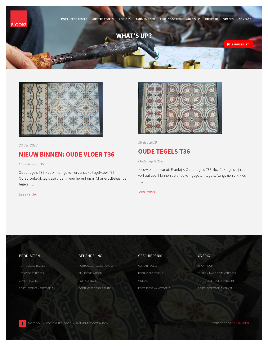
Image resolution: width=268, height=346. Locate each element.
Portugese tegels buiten (96, 288)
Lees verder (28, 194)
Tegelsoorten (170, 19)
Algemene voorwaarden (92, 323)
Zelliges (125, 19)
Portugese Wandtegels (154, 288)
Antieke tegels (103, 19)
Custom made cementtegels (217, 273)
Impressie (211, 19)
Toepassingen (88, 281)
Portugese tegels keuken (215, 288)
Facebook (33, 323)
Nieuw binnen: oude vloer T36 (67, 154)
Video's (143, 281)
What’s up (193, 19)
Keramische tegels (31, 273)
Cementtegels (28, 281)
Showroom (205, 266)
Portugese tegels (74, 19)
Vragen (228, 19)
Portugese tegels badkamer (217, 281)
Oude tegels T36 (31, 164)
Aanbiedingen (145, 19)
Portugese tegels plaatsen (97, 266)
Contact (245, 19)
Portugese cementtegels (36, 288)
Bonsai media (240, 323)
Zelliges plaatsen (90, 273)
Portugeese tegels (32, 266)
